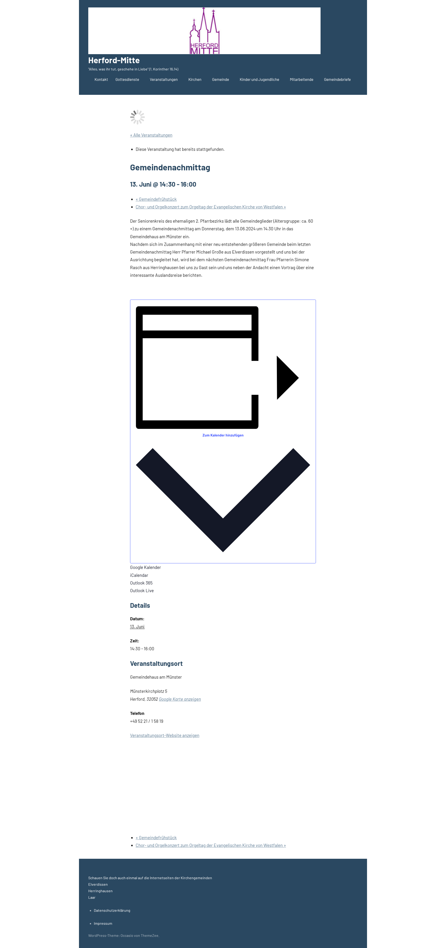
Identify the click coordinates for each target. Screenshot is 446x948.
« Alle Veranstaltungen (151, 135)
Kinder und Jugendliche (259, 79)
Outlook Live (142, 590)
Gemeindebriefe (337, 79)
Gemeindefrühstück (156, 199)
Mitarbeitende (301, 79)
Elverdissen (98, 884)
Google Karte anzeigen (180, 699)
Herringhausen (100, 891)
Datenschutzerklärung (112, 910)
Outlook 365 (141, 582)
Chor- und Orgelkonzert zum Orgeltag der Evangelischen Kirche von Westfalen (211, 206)
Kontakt (101, 79)
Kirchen (194, 79)
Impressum (103, 923)
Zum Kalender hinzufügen (223, 435)
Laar (91, 897)
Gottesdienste (127, 79)
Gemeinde (220, 79)
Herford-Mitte (114, 60)
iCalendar (139, 575)
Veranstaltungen (164, 79)
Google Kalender (145, 567)
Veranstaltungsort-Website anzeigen (164, 735)
